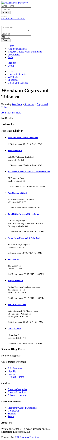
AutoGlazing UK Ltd (17, 193)
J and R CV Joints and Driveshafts (23, 214)
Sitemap (12, 413)
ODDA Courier (14, 328)
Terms (11, 416)
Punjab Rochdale (15, 280)
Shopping (29, 104)
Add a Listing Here (11, 112)
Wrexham (17, 104)
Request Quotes (16, 376)
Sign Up (12, 62)
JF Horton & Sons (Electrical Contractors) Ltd (29, 171)
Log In (11, 374)
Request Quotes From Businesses (25, 51)
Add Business (15, 368)
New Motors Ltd (15, 150)
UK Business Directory (13, 18)
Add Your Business (17, 48)
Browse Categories (17, 389)
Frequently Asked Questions (22, 407)
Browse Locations (17, 392)
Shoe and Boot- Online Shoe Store (23, 137)
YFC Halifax (13, 259)
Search (6, 12)
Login (11, 65)
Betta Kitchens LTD (17, 304)
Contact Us (13, 410)
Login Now (14, 54)
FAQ (10, 57)
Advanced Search (17, 395)
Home (11, 45)
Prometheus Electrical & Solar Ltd (23, 238)
